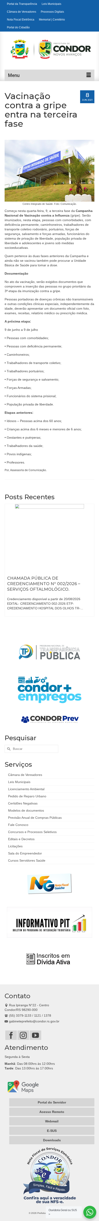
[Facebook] (11, 1035)
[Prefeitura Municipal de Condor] (52, 52)
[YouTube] (35, 1035)
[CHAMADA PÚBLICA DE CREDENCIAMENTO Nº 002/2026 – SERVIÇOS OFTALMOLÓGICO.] (49, 538)
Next (90, 565)
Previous (9, 565)
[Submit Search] (8, 749)
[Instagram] (23, 1035)
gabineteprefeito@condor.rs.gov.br (34, 1021)
